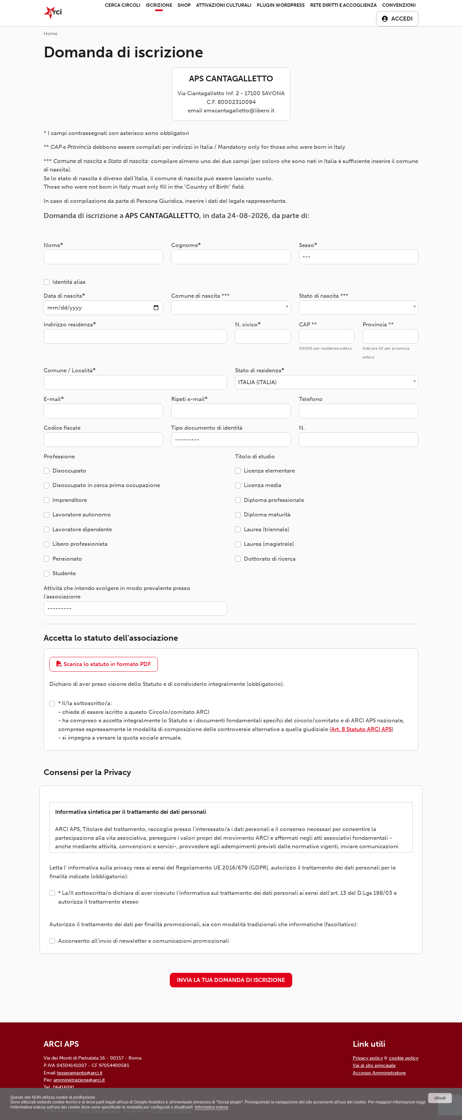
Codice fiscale (62, 427)
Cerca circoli (122, 5)
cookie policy (403, 1058)
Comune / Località (68, 370)
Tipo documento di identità (206, 427)
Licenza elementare (269, 470)
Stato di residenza (258, 370)
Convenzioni (399, 5)
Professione (59, 456)
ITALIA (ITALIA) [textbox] (257, 382)
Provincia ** (378, 324)
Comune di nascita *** (200, 295)
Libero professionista (80, 543)
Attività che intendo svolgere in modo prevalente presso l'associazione (117, 592)
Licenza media (262, 485)
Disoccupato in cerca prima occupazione (106, 485)
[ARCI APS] (53, 13)
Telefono (311, 399)
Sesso (306, 245)
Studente (64, 573)
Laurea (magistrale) (269, 543)
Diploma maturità (267, 514)
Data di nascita (63, 295)
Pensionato (67, 558)
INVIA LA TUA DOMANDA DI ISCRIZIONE (231, 980)
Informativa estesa (211, 1107)
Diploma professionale (274, 500)
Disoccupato (69, 470)
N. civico (246, 324)
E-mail (52, 399)
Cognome (184, 245)
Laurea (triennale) (266, 529)
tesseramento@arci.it (79, 1073)
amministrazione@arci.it (79, 1080)
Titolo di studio (255, 456)
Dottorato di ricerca (270, 558)
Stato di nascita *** (323, 295)
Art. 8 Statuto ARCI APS (361, 729)
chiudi (440, 1098)
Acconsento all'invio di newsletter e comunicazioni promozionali (143, 940)
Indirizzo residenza (68, 324)
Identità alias (69, 281)
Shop (184, 5)
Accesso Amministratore (379, 1073)
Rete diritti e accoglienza (343, 5)
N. (302, 427)
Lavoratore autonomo (81, 514)
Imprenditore (69, 500)
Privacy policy (368, 1058)
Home (50, 33)
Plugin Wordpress (281, 5)
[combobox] (231, 307)
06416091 (63, 1087)
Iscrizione (159, 5)
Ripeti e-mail (188, 399)
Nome (52, 245)
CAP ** (308, 324)
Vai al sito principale (374, 1065)
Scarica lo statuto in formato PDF (106, 664)
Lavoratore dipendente (82, 529)
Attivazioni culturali (223, 5)
